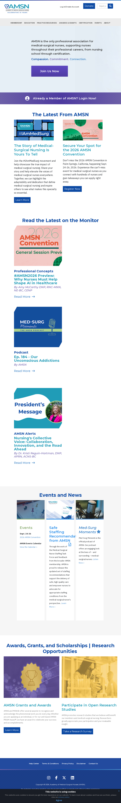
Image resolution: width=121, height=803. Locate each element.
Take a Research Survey (77, 731)
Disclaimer (81, 764)
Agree (59, 800)
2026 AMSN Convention (30, 537)
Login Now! (87, 98)
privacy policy (63, 797)
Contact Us (93, 764)
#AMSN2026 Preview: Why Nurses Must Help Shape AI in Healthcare (35, 279)
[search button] (110, 6)
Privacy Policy (68, 764)
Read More (22, 296)
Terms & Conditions (50, 764)
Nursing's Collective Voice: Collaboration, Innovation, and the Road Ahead (38, 443)
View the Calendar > (28, 547)
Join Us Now (49, 71)
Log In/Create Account (69, 7)
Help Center (34, 764)
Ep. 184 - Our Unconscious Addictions (36, 359)
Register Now (72, 189)
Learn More (22, 200)
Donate (89, 6)
